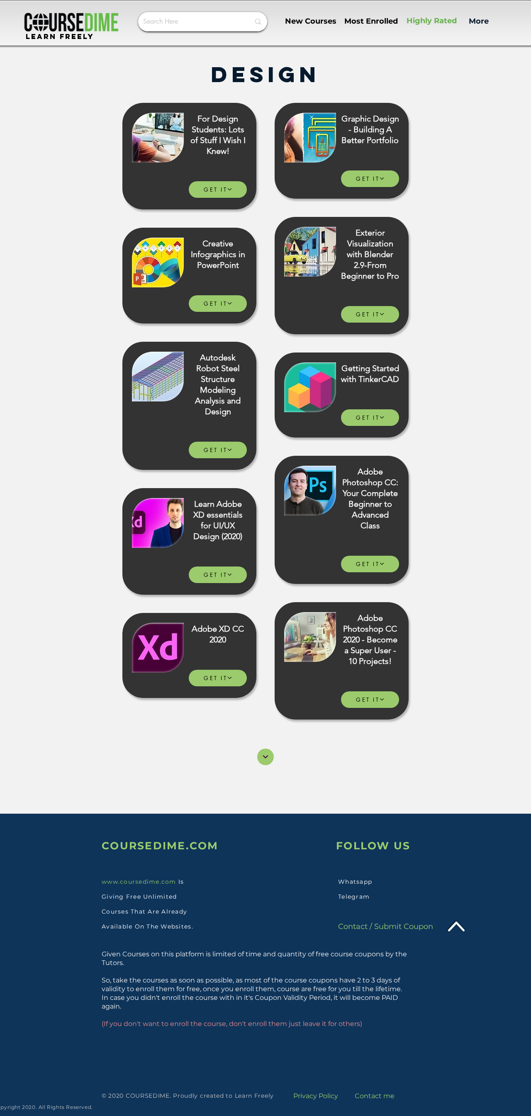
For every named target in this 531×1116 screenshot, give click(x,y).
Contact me (375, 1096)
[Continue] (265, 757)
